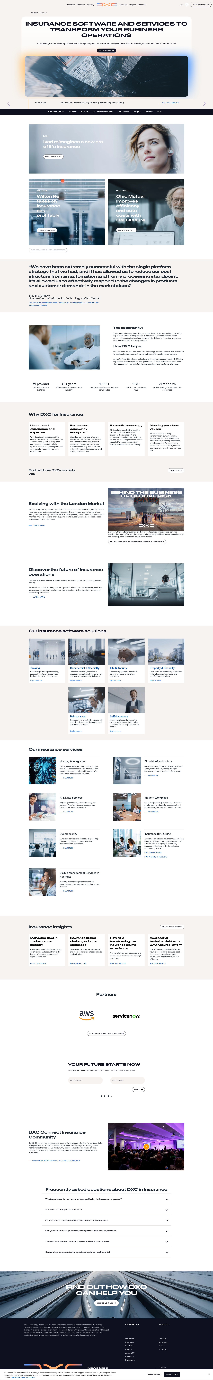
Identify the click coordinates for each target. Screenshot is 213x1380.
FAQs (159, 112)
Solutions (123, 5)
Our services (123, 112)
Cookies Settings (154, 1374)
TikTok (161, 1346)
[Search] (187, 5)
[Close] (209, 1374)
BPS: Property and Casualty (155, 857)
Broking (35, 668)
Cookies (162, 1368)
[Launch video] (146, 1146)
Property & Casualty (162, 668)
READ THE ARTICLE (38, 963)
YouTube (162, 1349)
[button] (8, 104)
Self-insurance (119, 716)
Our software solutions (103, 112)
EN (181, 5)
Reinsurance (77, 716)
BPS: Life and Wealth (152, 853)
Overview (72, 112)
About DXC (129, 1353)
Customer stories (56, 112)
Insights (132, 5)
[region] (106, 1374)
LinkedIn (162, 1339)
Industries (71, 5)
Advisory (90, 5)
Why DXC (85, 112)
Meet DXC (142, 5)
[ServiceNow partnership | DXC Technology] (126, 1016)
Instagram (163, 1342)
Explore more (36, 680)
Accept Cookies (172, 1374)
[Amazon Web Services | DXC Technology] (86, 1016)
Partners (149, 112)
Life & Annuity (118, 668)
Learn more (39, 525)
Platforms (81, 5)
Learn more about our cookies (23, 1377)
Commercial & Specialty (84, 668)
